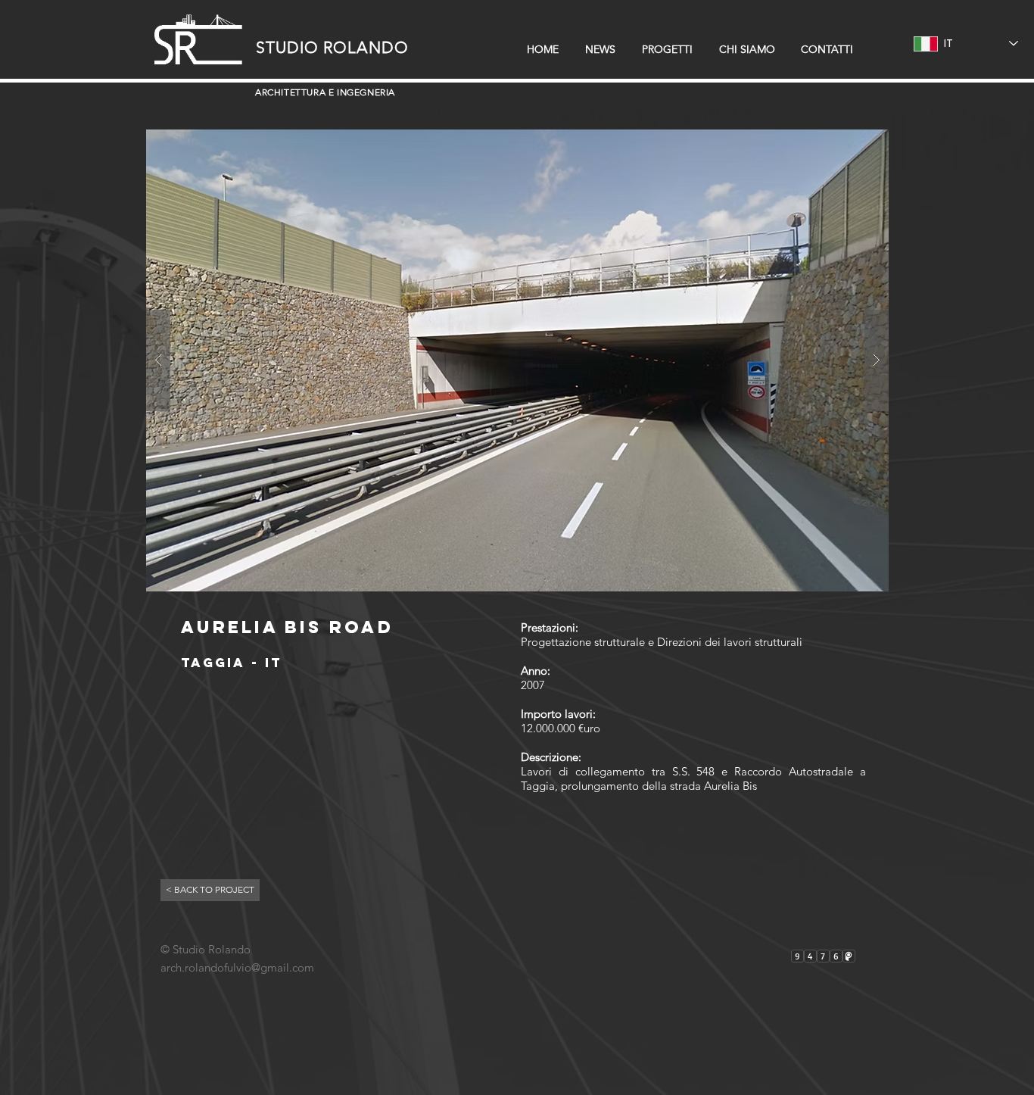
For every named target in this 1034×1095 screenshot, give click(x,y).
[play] (853, 142)
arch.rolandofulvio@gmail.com (237, 967)
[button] (517, 360)
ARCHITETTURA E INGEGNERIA (325, 92)
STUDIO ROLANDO (332, 47)
